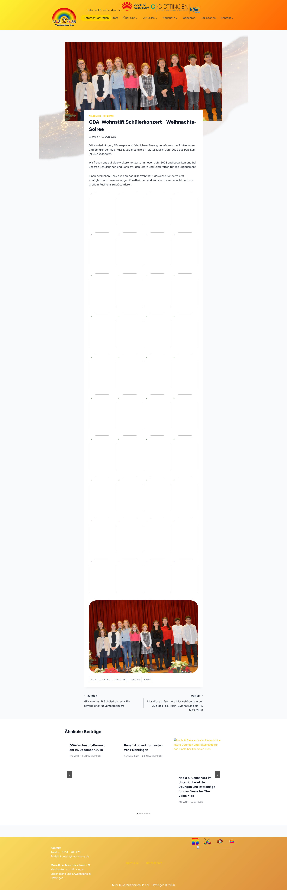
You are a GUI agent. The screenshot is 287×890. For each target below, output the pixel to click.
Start (115, 17)
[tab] (137, 813)
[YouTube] (232, 841)
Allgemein (95, 116)
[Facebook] (195, 841)
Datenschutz (154, 863)
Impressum (132, 863)
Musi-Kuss (119, 679)
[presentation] (198, 754)
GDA (93, 679)
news (147, 679)
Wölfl (95, 137)
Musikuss (134, 679)
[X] (207, 841)
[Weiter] (217, 774)
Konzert (104, 679)
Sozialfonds (208, 17)
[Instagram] (219, 841)
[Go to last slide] (69, 774)
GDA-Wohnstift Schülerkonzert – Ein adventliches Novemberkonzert (107, 701)
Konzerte (108, 116)
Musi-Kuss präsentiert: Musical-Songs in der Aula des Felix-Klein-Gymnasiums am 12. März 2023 (175, 703)
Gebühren (189, 17)
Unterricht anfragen (96, 17)
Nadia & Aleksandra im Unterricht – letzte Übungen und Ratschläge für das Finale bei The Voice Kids (196, 787)
